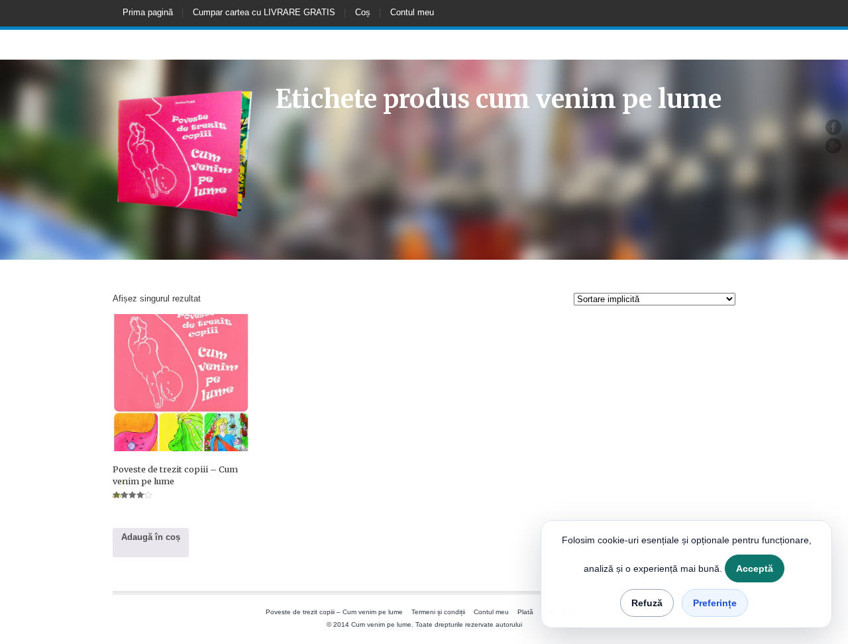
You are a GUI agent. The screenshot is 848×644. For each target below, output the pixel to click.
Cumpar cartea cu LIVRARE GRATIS (264, 12)
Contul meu (412, 12)
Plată (525, 612)
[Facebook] (833, 127)
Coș (362, 12)
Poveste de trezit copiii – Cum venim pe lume (334, 612)
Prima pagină (148, 12)
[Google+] (833, 146)
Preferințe (715, 603)
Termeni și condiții (438, 612)
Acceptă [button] (754, 568)
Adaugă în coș (150, 537)
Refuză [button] (646, 603)
